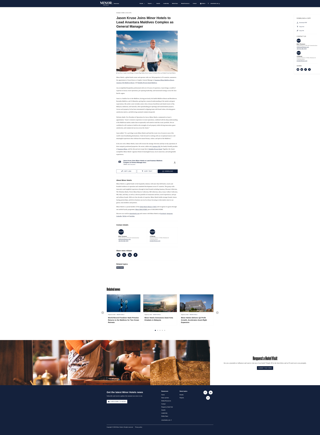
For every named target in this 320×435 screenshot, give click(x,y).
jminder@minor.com (155, 240)
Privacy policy (138, 427)
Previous (102, 312)
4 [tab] (162, 330)
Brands (141, 3)
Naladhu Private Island (155, 149)
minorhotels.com (214, 3)
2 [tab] (157, 330)
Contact (195, 3)
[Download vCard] (143, 230)
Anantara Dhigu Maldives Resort (164, 80)
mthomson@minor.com (124, 239)
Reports (150, 3)
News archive (165, 397)
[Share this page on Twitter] (124, 255)
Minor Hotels (120, 267)
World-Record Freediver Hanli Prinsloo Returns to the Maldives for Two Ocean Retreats (123, 320)
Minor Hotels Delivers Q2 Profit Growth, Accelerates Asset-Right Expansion (194, 320)
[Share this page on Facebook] (136, 255)
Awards (158, 3)
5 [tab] (164, 330)
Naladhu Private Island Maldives (147, 83)
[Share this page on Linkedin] (130, 255)
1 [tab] (155, 330)
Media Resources (185, 3)
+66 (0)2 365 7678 (123, 241)
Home (163, 394)
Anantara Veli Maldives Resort (125, 83)
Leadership (166, 3)
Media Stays (175, 3)
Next (217, 312)
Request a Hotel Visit (167, 407)
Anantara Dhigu (122, 149)
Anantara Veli (156, 146)
